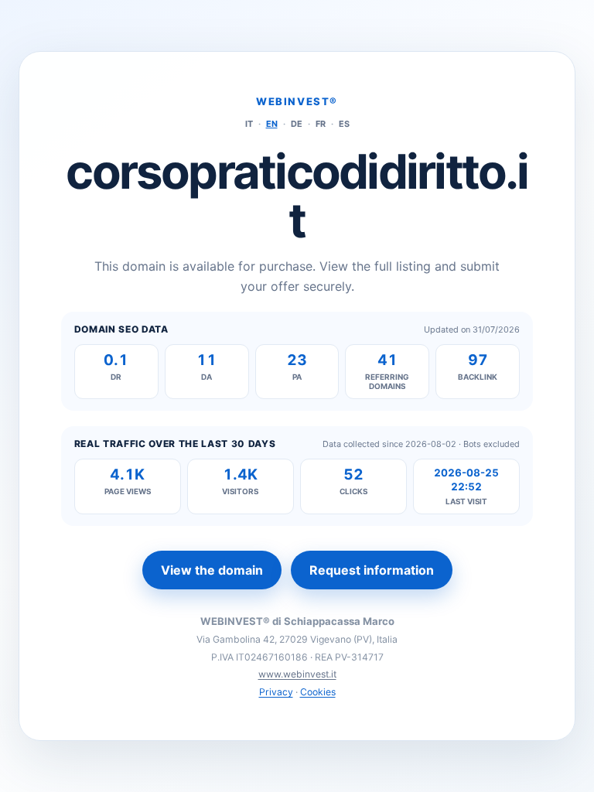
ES (344, 123)
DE (296, 123)
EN (272, 123)
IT (249, 123)
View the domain (212, 570)
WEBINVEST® (297, 101)
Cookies (318, 692)
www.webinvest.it (297, 674)
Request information (371, 570)
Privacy (276, 692)
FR (321, 123)
